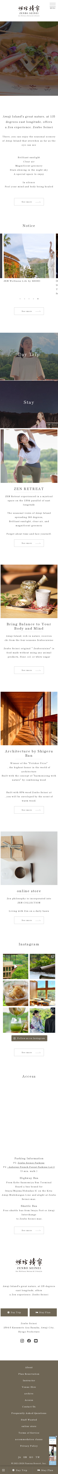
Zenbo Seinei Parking (31, 1162)
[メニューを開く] (53, 5)
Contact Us (29, 1406)
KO (31, 1457)
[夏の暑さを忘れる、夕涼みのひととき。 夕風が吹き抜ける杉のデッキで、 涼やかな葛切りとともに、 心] (15, 1020)
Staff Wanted (29, 1419)
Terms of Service (29, 1432)
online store (29, 1426)
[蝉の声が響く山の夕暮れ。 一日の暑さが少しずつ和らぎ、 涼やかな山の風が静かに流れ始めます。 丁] (15, 993)
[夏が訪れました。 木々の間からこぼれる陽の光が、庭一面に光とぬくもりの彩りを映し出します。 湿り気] (42, 1020)
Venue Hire (29, 1386)
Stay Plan (47, 1470)
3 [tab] (29, 298)
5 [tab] (37, 298)
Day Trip (21, 1470)
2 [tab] (24, 298)
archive (29, 1393)
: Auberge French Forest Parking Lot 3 (31, 1166)
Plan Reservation (29, 1373)
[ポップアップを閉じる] (56, 1436)
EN (25, 1457)
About (29, 1367)
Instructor (29, 1380)
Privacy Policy (29, 1445)
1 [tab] (20, 298)
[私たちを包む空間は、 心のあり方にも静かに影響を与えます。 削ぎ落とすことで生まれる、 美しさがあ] (42, 993)
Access (29, 1399)
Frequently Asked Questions (28, 1413)
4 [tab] (33, 298)
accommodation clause (29, 1439)
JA (19, 1457)
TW (38, 1457)
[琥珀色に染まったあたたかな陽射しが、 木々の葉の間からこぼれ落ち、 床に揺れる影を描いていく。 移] (15, 966)
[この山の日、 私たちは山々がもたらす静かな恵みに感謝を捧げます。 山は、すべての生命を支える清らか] (42, 966)
